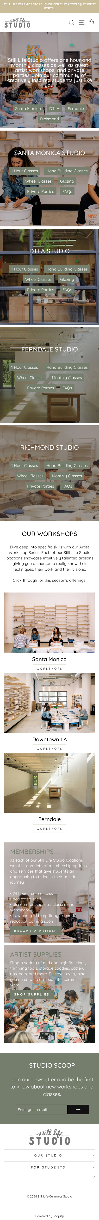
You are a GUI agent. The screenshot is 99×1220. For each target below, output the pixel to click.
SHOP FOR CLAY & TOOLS (62, 4)
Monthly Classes (67, 377)
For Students (48, 1167)
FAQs (67, 191)
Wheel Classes (38, 181)
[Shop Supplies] (49, 994)
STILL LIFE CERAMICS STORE (22, 4)
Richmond (49, 118)
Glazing (67, 181)
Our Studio (48, 1155)
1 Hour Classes (24, 170)
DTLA (54, 108)
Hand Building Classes (67, 170)
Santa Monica (28, 108)
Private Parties (40, 191)
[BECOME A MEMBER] (49, 892)
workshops (49, 668)
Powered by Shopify (49, 1216)
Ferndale (76, 108)
